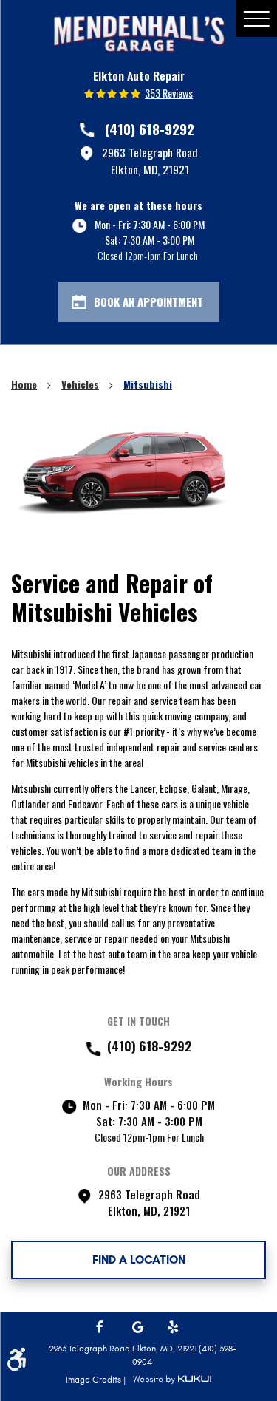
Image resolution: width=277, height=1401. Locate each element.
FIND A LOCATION (138, 1259)
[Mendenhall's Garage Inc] (139, 33)
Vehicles (80, 384)
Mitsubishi (147, 384)
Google (139, 1327)
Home (24, 384)
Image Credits (94, 1379)
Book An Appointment (148, 301)
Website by (172, 1379)
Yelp (174, 1327)
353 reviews (169, 93)
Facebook (102, 1327)
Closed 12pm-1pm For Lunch (148, 255)
